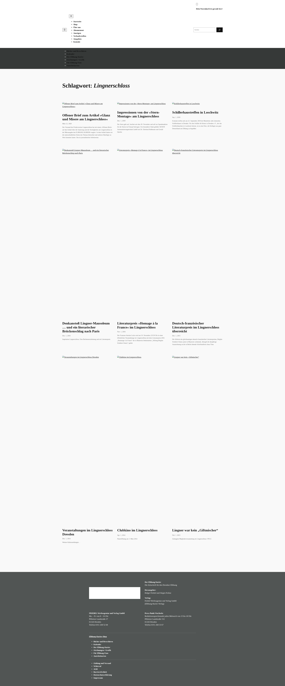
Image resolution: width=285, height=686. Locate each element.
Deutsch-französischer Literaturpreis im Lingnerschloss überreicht (195, 327)
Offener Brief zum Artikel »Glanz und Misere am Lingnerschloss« (86, 117)
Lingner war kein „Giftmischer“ (195, 530)
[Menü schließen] (71, 16)
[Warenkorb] (197, 4)
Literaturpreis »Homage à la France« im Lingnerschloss (137, 325)
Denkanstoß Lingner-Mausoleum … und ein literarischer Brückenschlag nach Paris (86, 327)
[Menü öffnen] (64, 30)
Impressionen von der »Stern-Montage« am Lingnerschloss (138, 114)
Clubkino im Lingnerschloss (137, 530)
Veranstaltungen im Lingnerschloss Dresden (87, 532)
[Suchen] (219, 29)
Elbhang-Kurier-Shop (98, 636)
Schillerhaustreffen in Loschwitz (195, 112)
